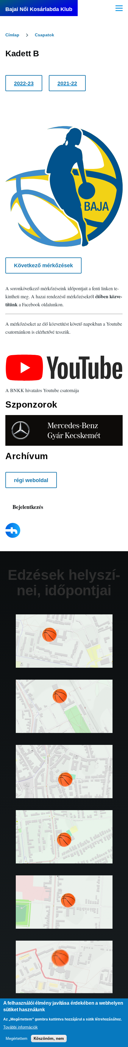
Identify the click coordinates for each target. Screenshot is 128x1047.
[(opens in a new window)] (64, 368)
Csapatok (44, 34)
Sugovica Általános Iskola (64, 846)
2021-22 (67, 83)
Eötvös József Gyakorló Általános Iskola (64, 715)
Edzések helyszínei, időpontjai (64, 582)
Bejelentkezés (28, 507)
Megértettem (16, 1038)
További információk (20, 1027)
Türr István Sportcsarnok (64, 780)
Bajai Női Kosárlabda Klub (38, 9)
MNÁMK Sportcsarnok (64, 976)
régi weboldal (31, 480)
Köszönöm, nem (49, 1038)
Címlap (12, 34)
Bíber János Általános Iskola (64, 911)
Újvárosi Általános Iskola (64, 650)
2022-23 (24, 83)
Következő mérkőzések (43, 265)
